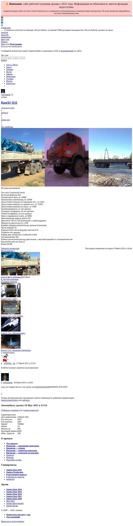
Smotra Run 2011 (14, 496)
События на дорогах (15, 477)
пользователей (67, 51)
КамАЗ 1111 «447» (9, 299)
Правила (10, 455)
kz (14, 363)
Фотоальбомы (7, 251)
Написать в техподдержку (12, 521)
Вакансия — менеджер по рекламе (22, 453)
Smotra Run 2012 (14, 494)
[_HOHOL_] (5, 361)
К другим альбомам (9, 279)
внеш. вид (5, 120)
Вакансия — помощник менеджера (22, 446)
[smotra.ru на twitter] (2, 25)
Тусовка (9, 79)
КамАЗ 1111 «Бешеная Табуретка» (16, 350)
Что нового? (12, 443)
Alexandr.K (6, 95)
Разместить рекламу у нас (18, 515)
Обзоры (9, 69)
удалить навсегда (30, 410)
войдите (26, 400)
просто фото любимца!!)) (12, 277)
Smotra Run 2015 (14, 470)
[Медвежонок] (11, 331)
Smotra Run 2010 (14, 499)
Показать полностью (10, 248)
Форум (9, 81)
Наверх (4, 42)
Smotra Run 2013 (14, 492)
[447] (11, 296)
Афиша (9, 74)
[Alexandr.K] (3, 92)
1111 (14, 102)
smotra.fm (10, 479)
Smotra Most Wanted (15, 503)
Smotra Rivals (12, 506)
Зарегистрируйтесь (9, 400)
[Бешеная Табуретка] (11, 348)
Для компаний (13, 517)
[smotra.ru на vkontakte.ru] (2, 20)
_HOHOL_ (8, 363)
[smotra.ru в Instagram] (6, 28)
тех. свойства (7, 127)
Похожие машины (9, 282)
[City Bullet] (11, 314)
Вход (3, 44)
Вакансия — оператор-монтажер (21, 450)
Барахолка (10, 83)
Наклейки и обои (14, 460)
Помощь (10, 457)
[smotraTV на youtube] (2, 18)
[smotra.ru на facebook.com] (2, 23)
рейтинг (4, 113)
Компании (10, 76)
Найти (4, 60)
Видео (9, 72)
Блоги (9, 67)
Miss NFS (10, 501)
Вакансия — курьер (15, 448)
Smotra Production (14, 472)
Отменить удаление (9, 410)
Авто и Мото (12, 65)
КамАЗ (6, 102)
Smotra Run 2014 (14, 489)
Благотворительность (16, 474)
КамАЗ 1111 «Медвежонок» (13, 333)
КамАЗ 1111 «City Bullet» (12, 316)
